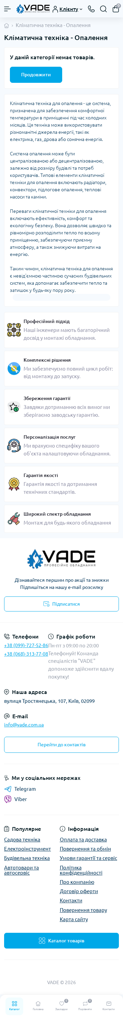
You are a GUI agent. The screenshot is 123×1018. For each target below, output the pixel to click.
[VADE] (61, 558)
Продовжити (36, 74)
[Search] (103, 8)
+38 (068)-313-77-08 (26, 654)
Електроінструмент (27, 849)
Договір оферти (79, 891)
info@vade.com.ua (24, 724)
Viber (20, 799)
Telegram (25, 789)
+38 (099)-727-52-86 (26, 645)
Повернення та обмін (85, 849)
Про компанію (77, 882)
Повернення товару (83, 910)
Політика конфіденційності (81, 870)
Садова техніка (22, 839)
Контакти (71, 900)
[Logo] (33, 9)
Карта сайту (74, 919)
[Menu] (7, 9)
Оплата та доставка (83, 839)
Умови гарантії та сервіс (88, 858)
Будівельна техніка (27, 858)
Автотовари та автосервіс (21, 870)
